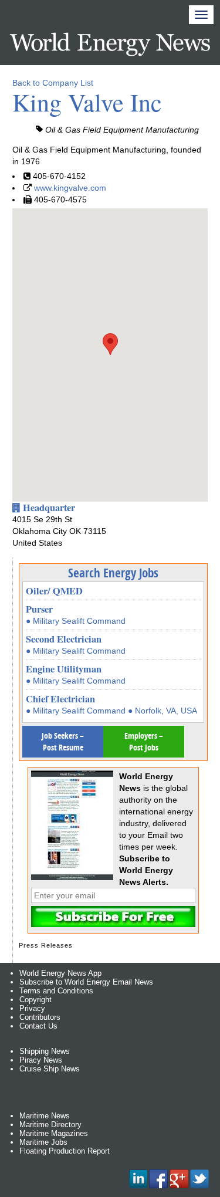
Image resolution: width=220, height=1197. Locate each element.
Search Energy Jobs (113, 573)
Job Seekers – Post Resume (63, 741)
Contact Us (38, 1026)
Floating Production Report (64, 1151)
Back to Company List (52, 82)
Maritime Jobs (43, 1142)
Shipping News (44, 1051)
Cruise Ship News (49, 1068)
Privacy (32, 1008)
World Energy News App (60, 973)
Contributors (39, 1017)
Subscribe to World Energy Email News (86, 982)
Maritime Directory (50, 1124)
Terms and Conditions (56, 990)
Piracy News (40, 1060)
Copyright (35, 999)
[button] (110, 344)
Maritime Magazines (53, 1133)
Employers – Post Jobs (143, 741)
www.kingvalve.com (70, 187)
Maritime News (44, 1115)
